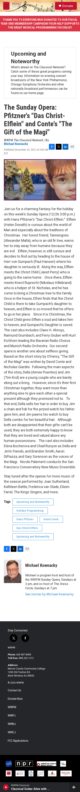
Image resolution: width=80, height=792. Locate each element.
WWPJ (12, 715)
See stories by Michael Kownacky (49, 594)
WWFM (11, 647)
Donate (67, 6)
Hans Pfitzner (25, 519)
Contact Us (14, 690)
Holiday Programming (30, 510)
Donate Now (15, 698)
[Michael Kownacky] (12, 571)
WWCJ (12, 732)
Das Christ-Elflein (27, 528)
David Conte (51, 519)
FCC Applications (18, 740)
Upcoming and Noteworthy (33, 501)
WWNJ (12, 724)
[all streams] (75, 787)
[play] (5, 787)
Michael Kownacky (16, 144)
